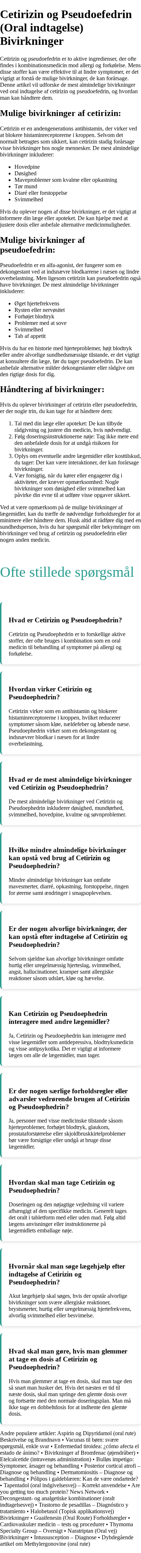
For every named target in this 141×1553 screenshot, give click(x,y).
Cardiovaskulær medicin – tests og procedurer (52, 1524)
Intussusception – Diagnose (66, 1537)
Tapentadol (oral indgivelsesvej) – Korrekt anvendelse (65, 1485)
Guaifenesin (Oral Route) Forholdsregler (80, 1518)
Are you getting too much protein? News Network (70, 1488)
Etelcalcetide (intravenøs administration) (45, 1459)
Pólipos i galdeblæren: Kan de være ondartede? (84, 1479)
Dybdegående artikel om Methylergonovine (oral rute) (66, 1540)
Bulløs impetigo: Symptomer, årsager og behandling (67, 1462)
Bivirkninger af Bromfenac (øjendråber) (89, 1453)
